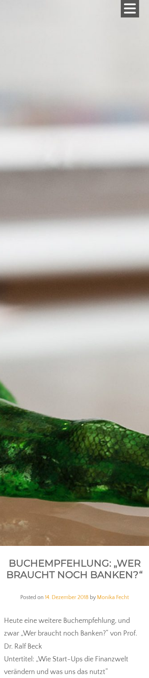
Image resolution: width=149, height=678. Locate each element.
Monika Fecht (113, 597)
